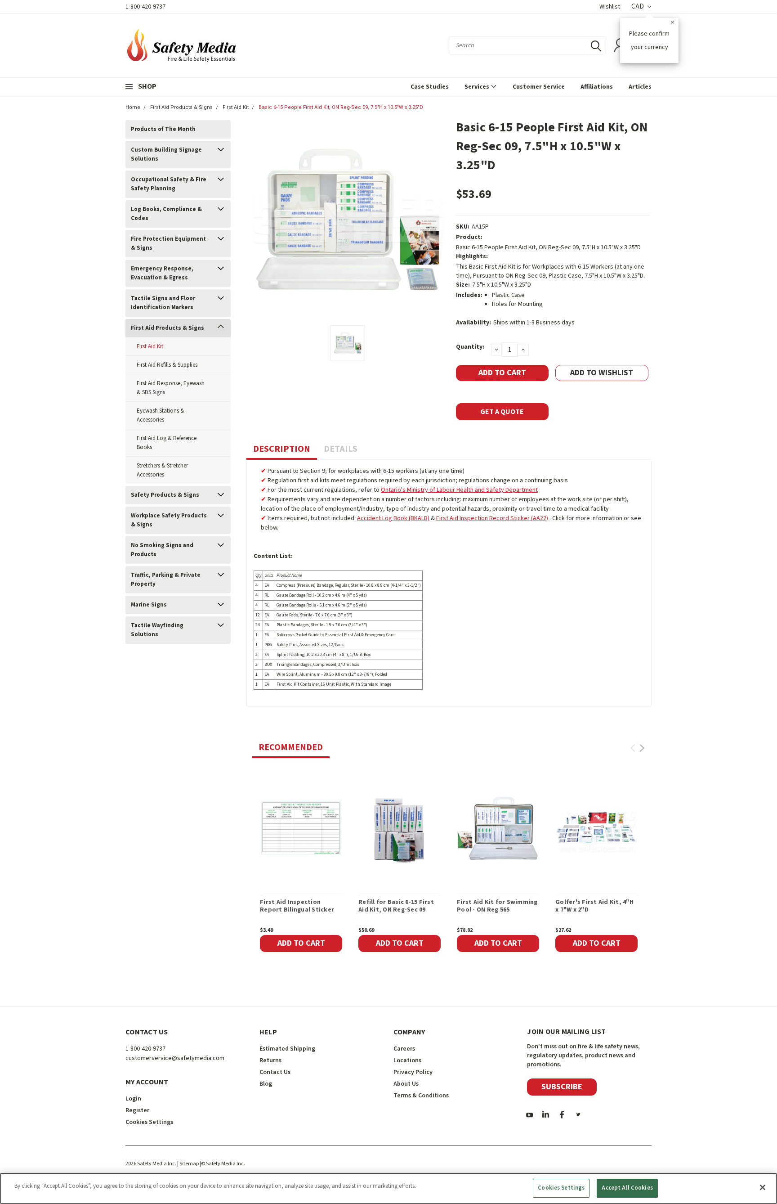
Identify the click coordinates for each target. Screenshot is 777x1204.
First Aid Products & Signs (181, 107)
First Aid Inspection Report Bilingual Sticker (297, 906)
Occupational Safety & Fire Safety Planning (168, 184)
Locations (407, 1060)
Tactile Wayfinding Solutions (157, 629)
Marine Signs (149, 605)
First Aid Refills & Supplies (167, 365)
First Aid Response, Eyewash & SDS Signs (171, 387)
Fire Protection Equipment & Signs (168, 243)
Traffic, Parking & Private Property (166, 579)
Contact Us (274, 1072)
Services (477, 86)
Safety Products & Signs (165, 495)
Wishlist (609, 6)
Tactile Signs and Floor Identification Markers (163, 302)
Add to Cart (301, 943)
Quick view (301, 827)
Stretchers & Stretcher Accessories (162, 470)
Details (340, 449)
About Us (406, 1083)
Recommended (291, 747)
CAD (638, 6)
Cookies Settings (561, 1188)
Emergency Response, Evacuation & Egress (162, 273)
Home (132, 107)
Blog (265, 1083)
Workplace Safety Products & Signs (169, 520)
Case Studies (430, 86)
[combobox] (527, 45)
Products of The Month (163, 129)
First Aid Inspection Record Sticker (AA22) (492, 518)
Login (133, 1098)
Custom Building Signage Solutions (166, 154)
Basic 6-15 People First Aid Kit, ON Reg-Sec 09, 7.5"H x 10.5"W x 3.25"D (341, 107)
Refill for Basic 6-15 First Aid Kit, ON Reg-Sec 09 (396, 906)
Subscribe (561, 1086)
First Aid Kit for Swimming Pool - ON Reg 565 (497, 906)
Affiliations (597, 86)
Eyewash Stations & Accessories (160, 415)
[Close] (763, 1187)
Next (642, 748)
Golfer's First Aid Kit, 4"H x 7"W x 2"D (594, 906)
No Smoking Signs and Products (162, 549)
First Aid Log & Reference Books (166, 442)
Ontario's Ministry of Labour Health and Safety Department (459, 489)
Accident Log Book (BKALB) (393, 518)
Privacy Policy (413, 1072)
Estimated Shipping (287, 1048)
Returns (270, 1060)
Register (137, 1110)
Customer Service (539, 86)
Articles (640, 86)
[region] (388, 1188)
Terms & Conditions (421, 1095)
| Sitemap (188, 1164)
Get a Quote (502, 412)
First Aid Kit (236, 107)
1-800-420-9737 (145, 6)
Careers (404, 1048)
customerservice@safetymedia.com (174, 1058)
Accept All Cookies (627, 1188)
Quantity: (470, 346)
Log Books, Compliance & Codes (166, 213)
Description (281, 449)
